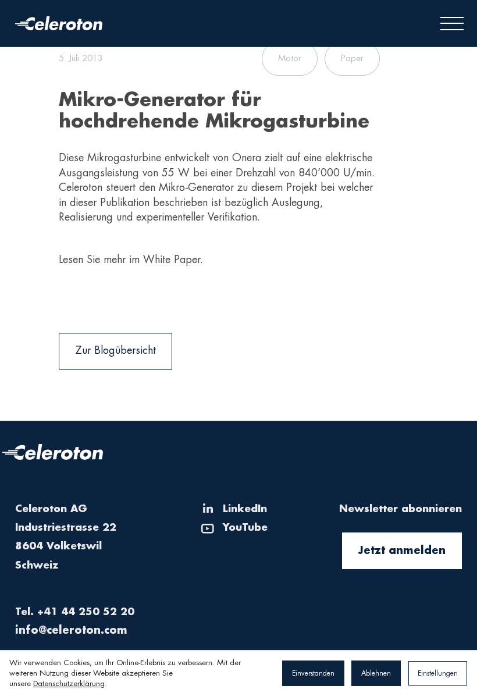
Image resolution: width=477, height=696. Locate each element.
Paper (352, 58)
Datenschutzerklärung (69, 683)
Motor (289, 58)
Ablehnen (376, 673)
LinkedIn (245, 509)
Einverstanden (313, 673)
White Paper (171, 259)
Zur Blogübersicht (116, 350)
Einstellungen (438, 673)
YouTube (245, 527)
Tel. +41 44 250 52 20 (74, 612)
